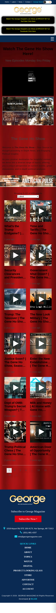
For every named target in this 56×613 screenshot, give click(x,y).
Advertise (28, 580)
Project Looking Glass (28, 570)
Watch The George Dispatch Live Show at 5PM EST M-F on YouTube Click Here (28, 20)
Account (28, 589)
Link (18, 69)
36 (10, 475)
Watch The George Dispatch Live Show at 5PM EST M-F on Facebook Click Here (28, 30)
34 (38, 470)
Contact (27, 2)
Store (28, 575)
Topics (28, 557)
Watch (28, 561)
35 (45, 470)
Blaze (34, 599)
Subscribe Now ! (28, 518)
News (20, 2)
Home (7, 2)
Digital (28, 566)
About (28, 552)
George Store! (38, 2)
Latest (14, 2)
